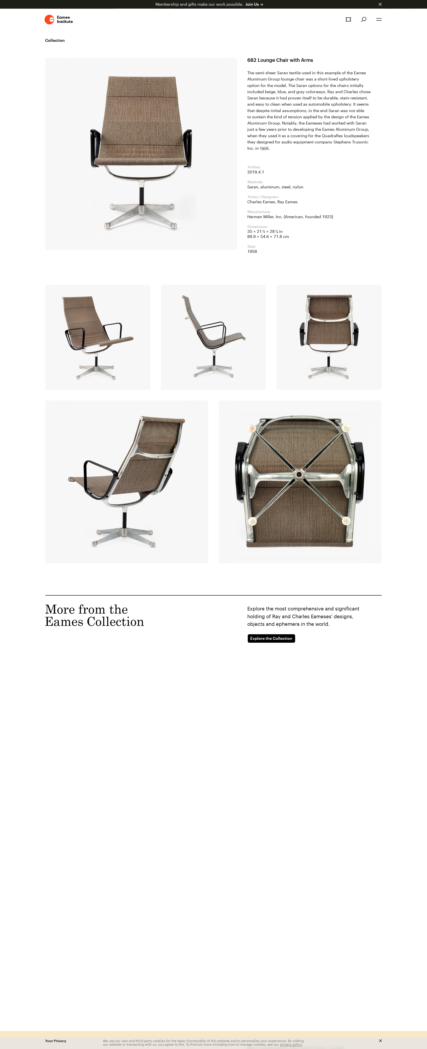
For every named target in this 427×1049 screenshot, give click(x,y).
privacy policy (291, 1044)
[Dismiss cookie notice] (380, 1040)
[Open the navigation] (379, 19)
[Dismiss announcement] (380, 4)
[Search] (363, 19)
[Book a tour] (348, 19)
